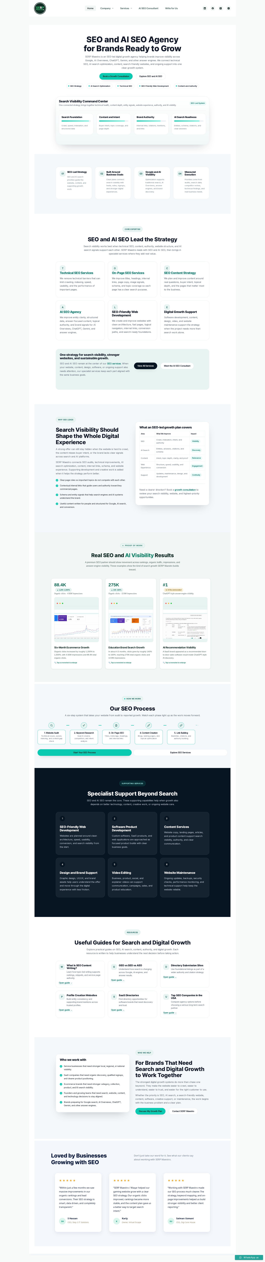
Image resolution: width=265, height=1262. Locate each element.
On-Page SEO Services (128, 273)
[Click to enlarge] (76, 619)
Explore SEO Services (180, 752)
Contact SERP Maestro (183, 1111)
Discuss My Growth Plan (150, 1111)
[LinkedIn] (204, 8)
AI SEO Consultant (148, 8)
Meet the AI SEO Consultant (177, 365)
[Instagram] (228, 8)
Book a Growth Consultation (116, 76)
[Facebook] (212, 8)
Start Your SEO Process (84, 752)
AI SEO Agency (70, 312)
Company (105, 8)
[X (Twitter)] (220, 8)
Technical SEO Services (76, 273)
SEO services (114, 363)
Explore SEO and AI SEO (150, 76)
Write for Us (171, 8)
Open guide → (65, 983)
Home (90, 8)
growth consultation (185, 489)
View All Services (145, 365)
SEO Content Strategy (180, 273)
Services (124, 8)
